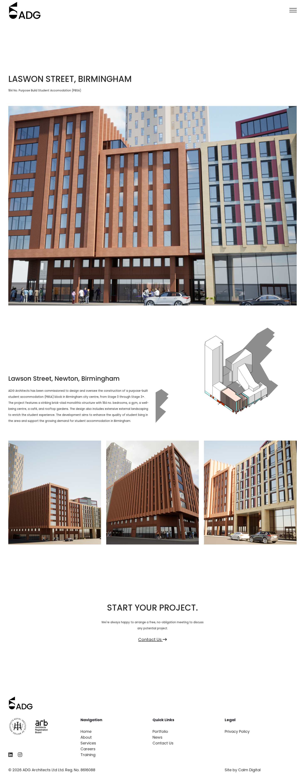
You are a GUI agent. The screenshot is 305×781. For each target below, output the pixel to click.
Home (86, 731)
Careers (88, 748)
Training (88, 754)
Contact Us (150, 639)
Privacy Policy (237, 731)
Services (88, 743)
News (157, 737)
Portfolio (160, 731)
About (86, 737)
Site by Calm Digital (243, 769)
